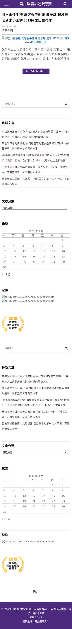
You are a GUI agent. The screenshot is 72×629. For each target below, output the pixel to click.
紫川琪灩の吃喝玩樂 (36, 4)
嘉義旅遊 (7, 30)
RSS (35, 592)
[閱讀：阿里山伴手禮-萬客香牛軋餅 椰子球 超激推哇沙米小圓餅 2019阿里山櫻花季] (36, 41)
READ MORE (36, 71)
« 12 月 (6, 274)
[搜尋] (66, 104)
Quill (39, 617)
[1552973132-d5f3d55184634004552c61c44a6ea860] (13, 333)
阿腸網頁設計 (42, 621)
